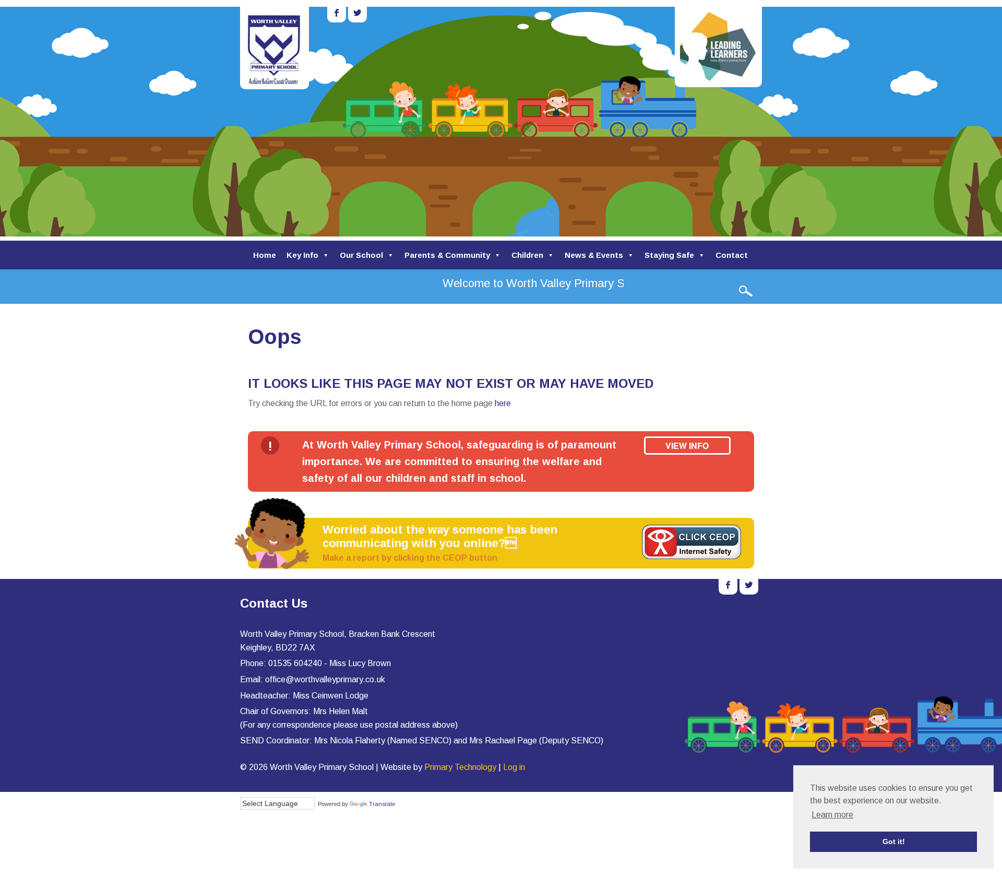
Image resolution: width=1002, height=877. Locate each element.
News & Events (594, 255)
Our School (361, 255)
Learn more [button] (832, 814)
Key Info (302, 255)
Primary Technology (460, 767)
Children (527, 255)
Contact (731, 255)
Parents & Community (447, 255)
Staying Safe (669, 255)
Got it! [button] (893, 841)
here (503, 403)
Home (264, 255)
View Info (687, 446)
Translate (382, 804)
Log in (514, 767)
